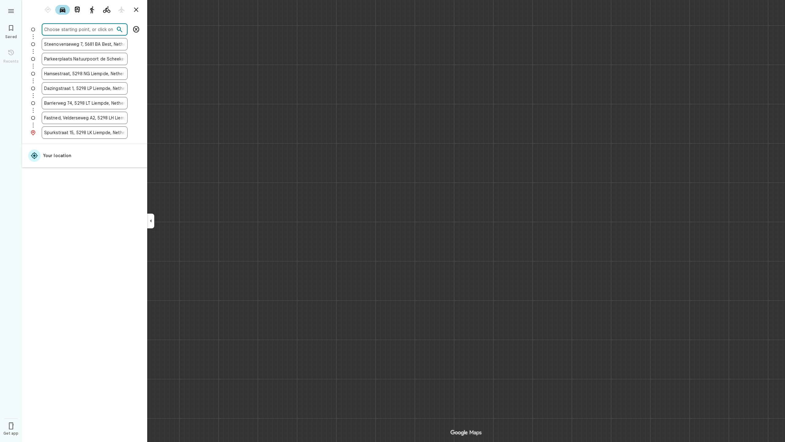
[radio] (47, 10)
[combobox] (79, 29)
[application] (392, 221)
